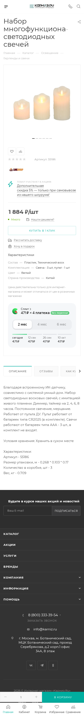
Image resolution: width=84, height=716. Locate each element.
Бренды (10, 566)
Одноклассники (53, 665)
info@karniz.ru (45, 629)
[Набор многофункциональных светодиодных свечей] (42, 103)
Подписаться (66, 510)
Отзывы (46, 371)
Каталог (11, 534)
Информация (16, 588)
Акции (9, 544)
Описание (17, 371)
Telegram (42, 665)
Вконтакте (31, 665)
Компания (13, 577)
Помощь (11, 599)
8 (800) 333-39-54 (43, 615)
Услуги (10, 555)
